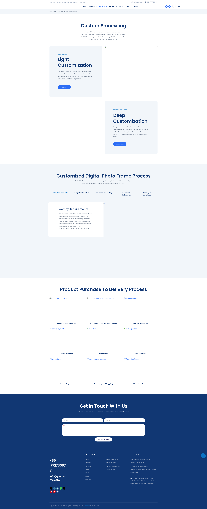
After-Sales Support (140, 384)
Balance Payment (66, 384)
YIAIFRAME (52, 12)
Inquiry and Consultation (66, 323)
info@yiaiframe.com (137, 2)
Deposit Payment (66, 353)
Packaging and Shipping (103, 384)
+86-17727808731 (152, 2)
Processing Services (72, 12)
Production (103, 353)
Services (60, 12)
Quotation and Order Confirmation (103, 323)
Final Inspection (141, 353)
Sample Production (140, 323)
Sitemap (87, 506)
